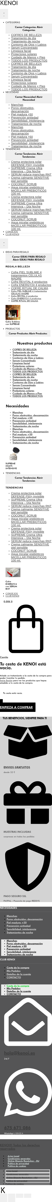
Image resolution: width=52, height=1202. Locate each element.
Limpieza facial (21, 50)
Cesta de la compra (18, 967)
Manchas (17, 104)
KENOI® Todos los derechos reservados (20, 1146)
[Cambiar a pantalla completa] (19, 1196)
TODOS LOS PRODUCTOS (29, 60)
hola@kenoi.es (19, 1052)
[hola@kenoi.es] (28, 1043)
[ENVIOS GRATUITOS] (28, 760)
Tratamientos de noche (26, 123)
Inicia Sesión (6, 680)
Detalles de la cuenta (19, 974)
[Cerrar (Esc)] (3, 1196)
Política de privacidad (18, 1163)
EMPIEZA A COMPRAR (16, 707)
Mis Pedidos (14, 970)
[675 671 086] (28, 1117)
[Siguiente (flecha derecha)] (11, 1200)
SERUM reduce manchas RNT (31, 174)
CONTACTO (14, 977)
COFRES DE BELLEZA (26, 34)
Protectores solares (24, 54)
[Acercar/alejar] (27, 1196)
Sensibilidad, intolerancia (27, 120)
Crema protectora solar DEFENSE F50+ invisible (27, 163)
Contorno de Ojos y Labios (28, 44)
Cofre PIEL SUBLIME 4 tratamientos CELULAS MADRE (26, 275)
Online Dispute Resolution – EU (23, 1161)
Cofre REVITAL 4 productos (29, 281)
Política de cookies (17, 1166)
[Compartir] (11, 1196)
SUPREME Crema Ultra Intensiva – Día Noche (26, 169)
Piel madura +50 (22, 114)
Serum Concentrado (24, 47)
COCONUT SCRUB (24, 184)
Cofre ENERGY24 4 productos (31, 285)
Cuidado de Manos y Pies (28, 57)
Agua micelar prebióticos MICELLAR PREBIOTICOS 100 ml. (28, 190)
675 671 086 (17, 1127)
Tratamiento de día (23, 38)
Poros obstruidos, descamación (22, 109)
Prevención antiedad (24, 117)
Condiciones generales (19, 1158)
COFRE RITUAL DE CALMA (29, 288)
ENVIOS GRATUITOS (17, 767)
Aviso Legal (13, 1156)
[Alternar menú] (4, 14)
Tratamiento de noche (25, 41)
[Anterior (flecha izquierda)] (3, 1200)
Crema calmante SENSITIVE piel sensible (30, 179)
